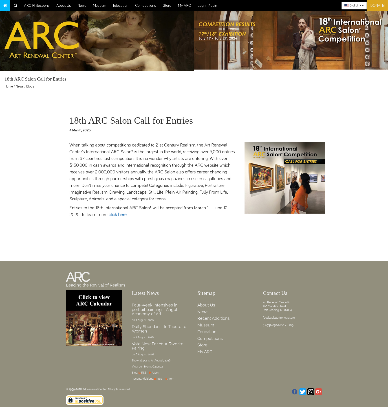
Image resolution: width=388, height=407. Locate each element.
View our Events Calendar (148, 366)
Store (167, 6)
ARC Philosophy (37, 6)
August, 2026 (162, 360)
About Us (63, 6)
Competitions (145, 6)
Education (120, 6)
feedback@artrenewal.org (279, 317)
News (82, 6)
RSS (143, 372)
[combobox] (354, 5)
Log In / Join (207, 6)
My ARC (184, 6)
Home (8, 86)
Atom (155, 372)
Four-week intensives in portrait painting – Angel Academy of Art (154, 309)
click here (118, 214)
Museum (99, 6)
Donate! (377, 6)
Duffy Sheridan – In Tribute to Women (159, 328)
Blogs (30, 86)
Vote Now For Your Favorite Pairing (157, 346)
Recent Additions (213, 318)
